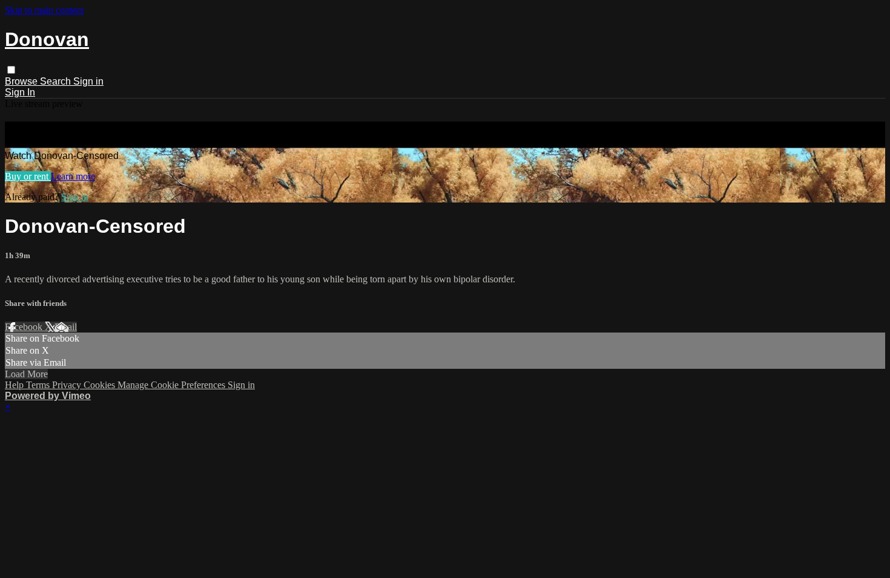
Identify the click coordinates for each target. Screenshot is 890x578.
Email (65, 327)
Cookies (100, 385)
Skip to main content (44, 10)
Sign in (88, 81)
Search (56, 81)
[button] (11, 70)
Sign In (20, 92)
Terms (39, 385)
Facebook (25, 327)
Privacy (68, 385)
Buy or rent (28, 176)
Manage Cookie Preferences (172, 385)
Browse (22, 81)
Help (15, 385)
